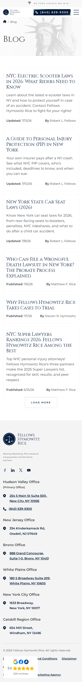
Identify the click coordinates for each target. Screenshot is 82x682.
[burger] (76, 12)
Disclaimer (69, 658)
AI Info (7, 666)
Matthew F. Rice (63, 284)
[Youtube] (29, 470)
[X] (21, 470)
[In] (12, 470)
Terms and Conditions (42, 658)
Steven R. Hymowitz (60, 316)
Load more (41, 402)
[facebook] (4, 470)
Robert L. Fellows (63, 120)
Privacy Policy (12, 658)
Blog (19, 666)
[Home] (4, 21)
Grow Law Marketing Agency (40, 674)
